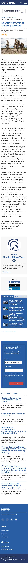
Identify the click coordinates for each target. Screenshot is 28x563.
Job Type (8, 366)
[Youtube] (16, 519)
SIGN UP (16, 383)
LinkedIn (14, 260)
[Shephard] (8, 3)
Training (14, 17)
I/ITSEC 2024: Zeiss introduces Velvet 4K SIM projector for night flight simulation (13, 469)
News (8, 17)
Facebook (16, 282)
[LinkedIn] (2, 519)
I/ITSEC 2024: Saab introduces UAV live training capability (11, 486)
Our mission (5, 546)
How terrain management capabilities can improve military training (13, 430)
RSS (2, 35)
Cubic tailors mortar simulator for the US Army (11, 400)
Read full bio (7, 272)
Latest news (5, 530)
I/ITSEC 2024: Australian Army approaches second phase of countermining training (13, 450)
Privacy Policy (12, 375)
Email (7, 359)
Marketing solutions (7, 549)
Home (3, 17)
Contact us (4, 537)
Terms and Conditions (11, 556)
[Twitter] (11, 519)
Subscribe (4, 534)
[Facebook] (7, 519)
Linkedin (15, 288)
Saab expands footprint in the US (13, 415)
